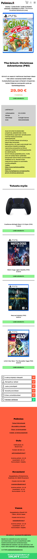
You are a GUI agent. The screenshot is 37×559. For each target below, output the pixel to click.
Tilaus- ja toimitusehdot (18, 429)
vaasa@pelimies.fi (19, 520)
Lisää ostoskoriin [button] (18, 230)
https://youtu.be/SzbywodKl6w (15, 167)
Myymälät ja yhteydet (18, 426)
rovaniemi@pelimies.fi (18, 484)
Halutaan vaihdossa (11, 399)
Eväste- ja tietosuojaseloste (18, 432)
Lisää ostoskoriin (18, 98)
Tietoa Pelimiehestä (18, 423)
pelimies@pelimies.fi (18, 453)
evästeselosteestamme (15, 549)
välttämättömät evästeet (26, 546)
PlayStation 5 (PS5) (17, 8)
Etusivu (7, 6)
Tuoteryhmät (15, 6)
